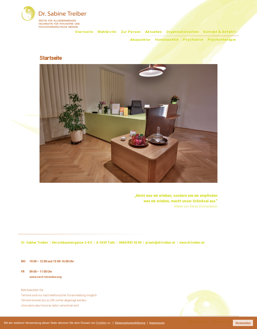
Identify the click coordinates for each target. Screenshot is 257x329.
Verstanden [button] (243, 322)
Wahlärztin (107, 32)
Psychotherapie (222, 39)
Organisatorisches (182, 32)
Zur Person (131, 32)
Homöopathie (167, 39)
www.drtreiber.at (192, 242)
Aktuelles (153, 32)
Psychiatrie (193, 39)
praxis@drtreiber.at (160, 242)
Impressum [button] (156, 322)
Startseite (84, 32)
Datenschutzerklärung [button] (130, 322)
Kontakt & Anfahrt (219, 32)
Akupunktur (140, 39)
